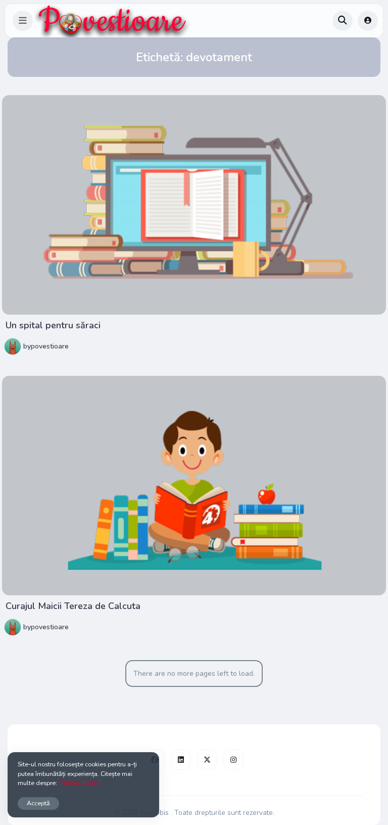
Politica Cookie (79, 782)
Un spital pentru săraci (53, 325)
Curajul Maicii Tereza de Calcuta (73, 606)
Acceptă (38, 803)
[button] (23, 21)
